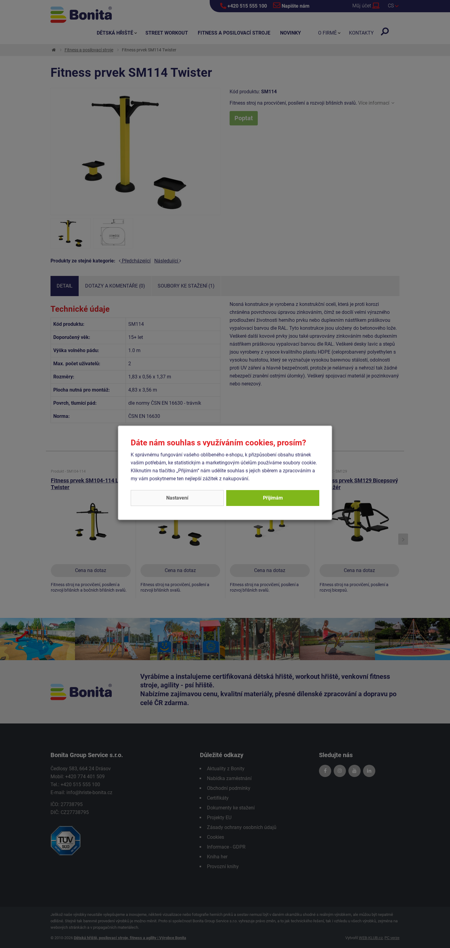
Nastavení (177, 498)
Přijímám (273, 498)
